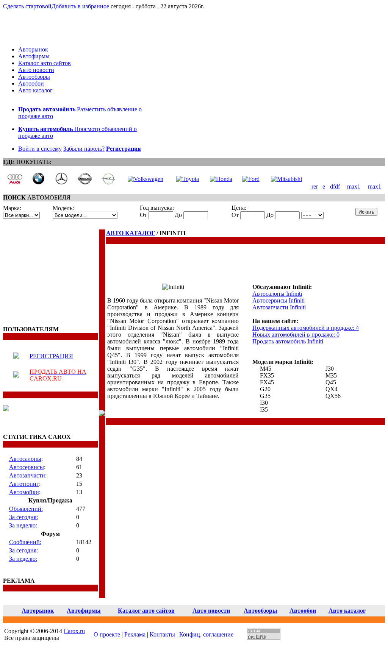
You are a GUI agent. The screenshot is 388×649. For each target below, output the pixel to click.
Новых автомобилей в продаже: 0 (296, 334)
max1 (353, 186)
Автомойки (24, 492)
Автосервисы (26, 467)
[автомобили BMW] (38, 182)
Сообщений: (25, 542)
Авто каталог (35, 90)
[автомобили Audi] (14, 182)
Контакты (162, 634)
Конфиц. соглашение (206, 634)
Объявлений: (26, 508)
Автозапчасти (27, 475)
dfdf (335, 186)
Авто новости (36, 70)
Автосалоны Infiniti (277, 293)
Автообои (31, 83)
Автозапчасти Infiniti (279, 307)
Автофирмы (34, 56)
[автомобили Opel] (108, 182)
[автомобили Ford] (251, 179)
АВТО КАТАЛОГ (130, 233)
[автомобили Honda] (221, 179)
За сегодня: (23, 517)
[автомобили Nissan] (84, 182)
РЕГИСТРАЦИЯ (51, 356)
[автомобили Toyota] (187, 179)
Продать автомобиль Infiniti (287, 341)
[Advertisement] (50, 276)
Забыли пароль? (84, 148)
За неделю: (23, 525)
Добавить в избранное (80, 6)
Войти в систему (40, 148)
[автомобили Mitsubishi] (286, 179)
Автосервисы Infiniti (278, 300)
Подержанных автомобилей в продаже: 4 (305, 327)
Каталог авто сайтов (44, 63)
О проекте (107, 634)
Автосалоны (25, 459)
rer (314, 186)
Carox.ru (74, 631)
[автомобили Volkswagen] (145, 179)
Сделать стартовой (27, 6)
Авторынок (33, 49)
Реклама (135, 634)
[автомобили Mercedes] (61, 182)
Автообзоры (34, 76)
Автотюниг (24, 484)
